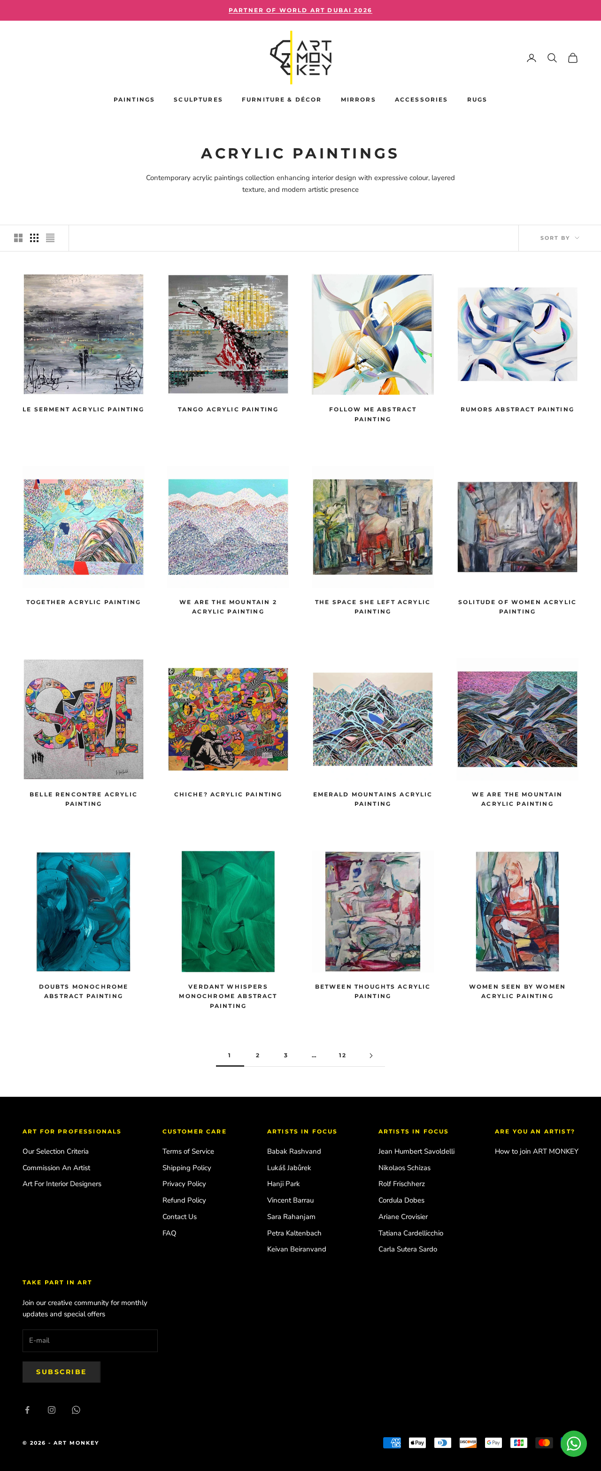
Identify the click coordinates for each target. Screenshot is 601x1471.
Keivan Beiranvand (296, 1249)
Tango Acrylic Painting (228, 409)
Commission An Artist (56, 1167)
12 (343, 1055)
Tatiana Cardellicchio (410, 1233)
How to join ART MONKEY (536, 1151)
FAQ (169, 1233)
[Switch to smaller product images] (34, 238)
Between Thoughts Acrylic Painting (373, 991)
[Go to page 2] (371, 1055)
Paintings (134, 99)
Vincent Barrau (290, 1200)
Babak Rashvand (294, 1151)
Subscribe (61, 1372)
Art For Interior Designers (62, 1183)
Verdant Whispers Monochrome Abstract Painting (228, 996)
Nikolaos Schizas (404, 1167)
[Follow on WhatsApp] (76, 1410)
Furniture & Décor (282, 99)
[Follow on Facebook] (27, 1410)
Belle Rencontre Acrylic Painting (84, 799)
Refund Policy (184, 1200)
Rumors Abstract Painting (517, 409)
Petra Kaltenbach (294, 1233)
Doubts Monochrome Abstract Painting (84, 991)
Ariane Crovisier (403, 1216)
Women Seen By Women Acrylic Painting (517, 991)
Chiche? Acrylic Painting (228, 794)
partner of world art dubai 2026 (300, 10)
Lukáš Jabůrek (289, 1167)
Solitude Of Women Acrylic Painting (517, 606)
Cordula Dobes (401, 1200)
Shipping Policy (186, 1167)
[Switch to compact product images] (50, 238)
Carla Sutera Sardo (407, 1249)
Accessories (421, 99)
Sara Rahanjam (291, 1216)
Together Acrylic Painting (83, 602)
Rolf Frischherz (401, 1183)
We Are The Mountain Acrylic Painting (517, 799)
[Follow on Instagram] (51, 1410)
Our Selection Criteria (56, 1151)
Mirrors (358, 99)
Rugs (477, 99)
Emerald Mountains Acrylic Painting (373, 799)
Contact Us (179, 1216)
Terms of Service (188, 1151)
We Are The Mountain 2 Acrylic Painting (228, 606)
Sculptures (198, 99)
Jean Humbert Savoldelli (416, 1151)
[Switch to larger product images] (18, 238)
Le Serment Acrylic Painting (83, 409)
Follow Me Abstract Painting (373, 414)
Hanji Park (283, 1183)
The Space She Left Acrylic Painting (373, 606)
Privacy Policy (184, 1183)
